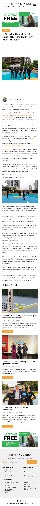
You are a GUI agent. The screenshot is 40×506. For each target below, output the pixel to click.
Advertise (8, 474)
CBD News (27, 484)
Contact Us (8, 476)
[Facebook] (17, 501)
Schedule (8, 472)
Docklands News (30, 486)
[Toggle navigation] (35, 5)
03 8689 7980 (10, 486)
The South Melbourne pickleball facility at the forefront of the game (19, 316)
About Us (8, 470)
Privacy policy (28, 476)
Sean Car (11, 99)
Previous (6, 68)
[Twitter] (23, 501)
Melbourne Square (7, 149)
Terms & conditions (30, 474)
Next (33, 68)
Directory (27, 472)
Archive (26, 470)
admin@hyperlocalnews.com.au (12, 483)
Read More (7, 332)
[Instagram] (20, 501)
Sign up (31, 462)
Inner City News (30, 482)
